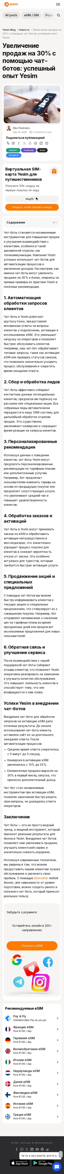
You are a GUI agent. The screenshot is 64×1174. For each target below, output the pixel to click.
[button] (8, 143)
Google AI (14, 155)
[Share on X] (24, 143)
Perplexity (29, 150)
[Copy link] (8, 143)
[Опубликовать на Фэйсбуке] (18, 143)
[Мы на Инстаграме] (21, 1149)
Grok (42, 150)
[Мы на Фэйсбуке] (16, 1149)
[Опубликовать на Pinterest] (35, 143)
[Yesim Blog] (11, 4)
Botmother (41, 878)
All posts (11, 15)
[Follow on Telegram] (42, 1149)
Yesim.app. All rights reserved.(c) (36, 1143)
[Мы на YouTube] (37, 1149)
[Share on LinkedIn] (41, 143)
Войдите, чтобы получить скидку (32, 207)
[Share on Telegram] (46, 143)
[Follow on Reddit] (47, 1149)
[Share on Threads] (30, 143)
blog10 (30, 198)
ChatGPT (13, 150)
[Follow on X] (26, 1149)
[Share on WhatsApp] (13, 143)
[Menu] (58, 4)
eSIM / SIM (31, 15)
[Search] (58, 15)
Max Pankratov (21, 128)
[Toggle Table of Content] (54, 222)
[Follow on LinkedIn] (31, 1149)
